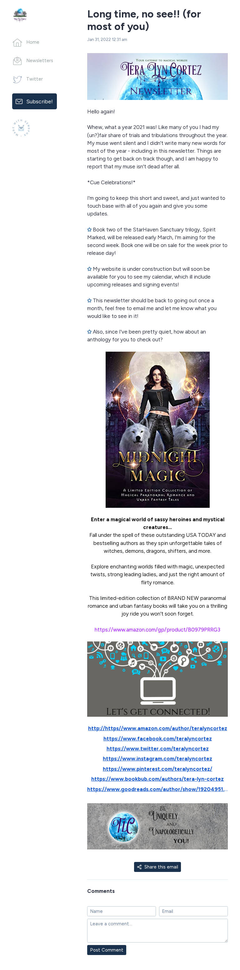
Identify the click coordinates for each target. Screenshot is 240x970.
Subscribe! (39, 101)
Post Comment (106, 950)
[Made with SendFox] (21, 127)
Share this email (161, 867)
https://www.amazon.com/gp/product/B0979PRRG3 (157, 629)
